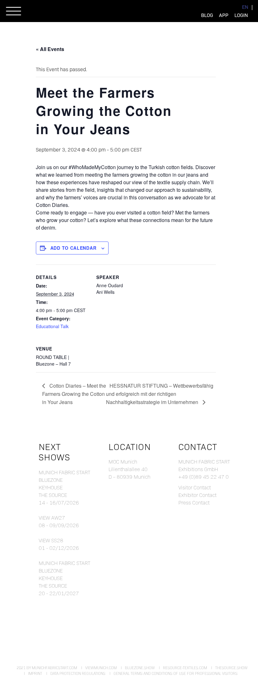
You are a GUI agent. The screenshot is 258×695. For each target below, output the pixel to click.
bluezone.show (140, 667)
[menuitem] (245, 6)
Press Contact (194, 502)
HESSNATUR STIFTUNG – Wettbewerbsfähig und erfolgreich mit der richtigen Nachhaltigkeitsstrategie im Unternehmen (159, 394)
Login (241, 15)
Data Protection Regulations (77, 673)
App (223, 15)
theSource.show (231, 667)
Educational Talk (52, 326)
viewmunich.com (101, 667)
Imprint (35, 673)
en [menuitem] (245, 6)
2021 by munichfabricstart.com (47, 667)
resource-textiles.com (185, 667)
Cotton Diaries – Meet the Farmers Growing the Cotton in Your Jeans (74, 394)
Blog (207, 15)
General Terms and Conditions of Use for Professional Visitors (176, 673)
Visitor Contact (194, 487)
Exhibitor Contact (197, 495)
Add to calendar (73, 248)
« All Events (50, 49)
